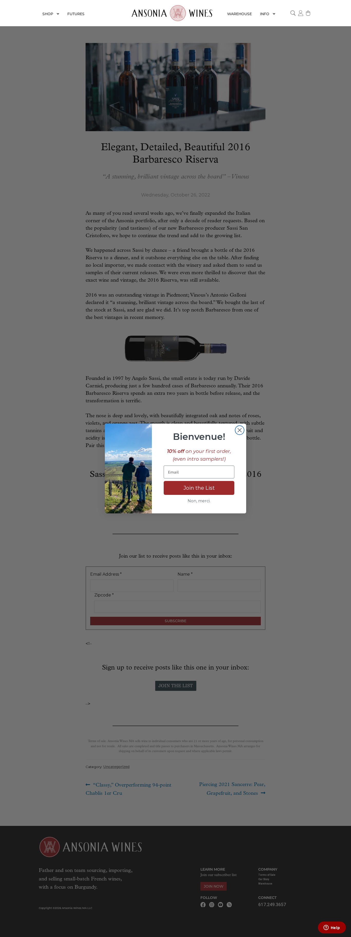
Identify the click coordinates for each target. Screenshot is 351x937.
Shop (47, 14)
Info (264, 14)
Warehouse (239, 14)
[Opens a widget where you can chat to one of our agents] (332, 928)
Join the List (199, 488)
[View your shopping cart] (308, 13)
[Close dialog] (239, 430)
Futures (76, 14)
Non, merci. (199, 500)
